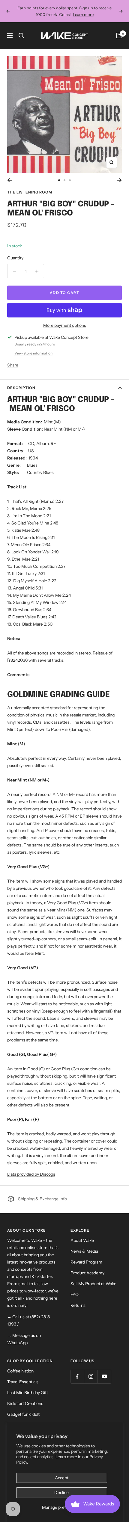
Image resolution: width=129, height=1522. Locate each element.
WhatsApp (17, 1342)
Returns (78, 1305)
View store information (33, 353)
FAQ (74, 1294)
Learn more (83, 14)
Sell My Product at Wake (93, 1283)
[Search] (21, 35)
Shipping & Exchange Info (42, 1199)
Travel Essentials (22, 1381)
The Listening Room (29, 192)
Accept (61, 1477)
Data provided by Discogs (31, 1174)
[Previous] (9, 180)
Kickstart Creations (25, 1403)
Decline (61, 1492)
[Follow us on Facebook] (77, 1376)
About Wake (82, 1240)
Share (12, 365)
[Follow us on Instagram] (91, 1376)
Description (21, 387)
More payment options (64, 325)
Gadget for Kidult (23, 1414)
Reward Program (86, 1262)
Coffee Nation (20, 1371)
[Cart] (119, 35)
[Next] (119, 180)
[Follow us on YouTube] (104, 1376)
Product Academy (87, 1273)
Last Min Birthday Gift (27, 1392)
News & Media (84, 1251)
